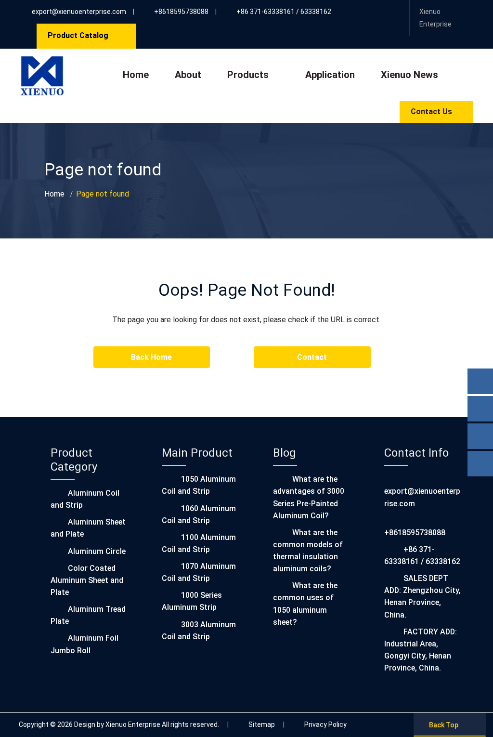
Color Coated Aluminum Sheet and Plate (87, 580)
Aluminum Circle (97, 551)
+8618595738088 (181, 11)
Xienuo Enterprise (435, 18)
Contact (312, 357)
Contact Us (431, 111)
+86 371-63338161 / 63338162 (283, 11)
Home (136, 74)
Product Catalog (78, 35)
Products (248, 74)
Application (330, 74)
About (188, 74)
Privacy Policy (325, 724)
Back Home (151, 357)
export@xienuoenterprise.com (79, 11)
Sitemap (261, 724)
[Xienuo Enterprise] (42, 61)
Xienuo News (409, 74)
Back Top (443, 725)
